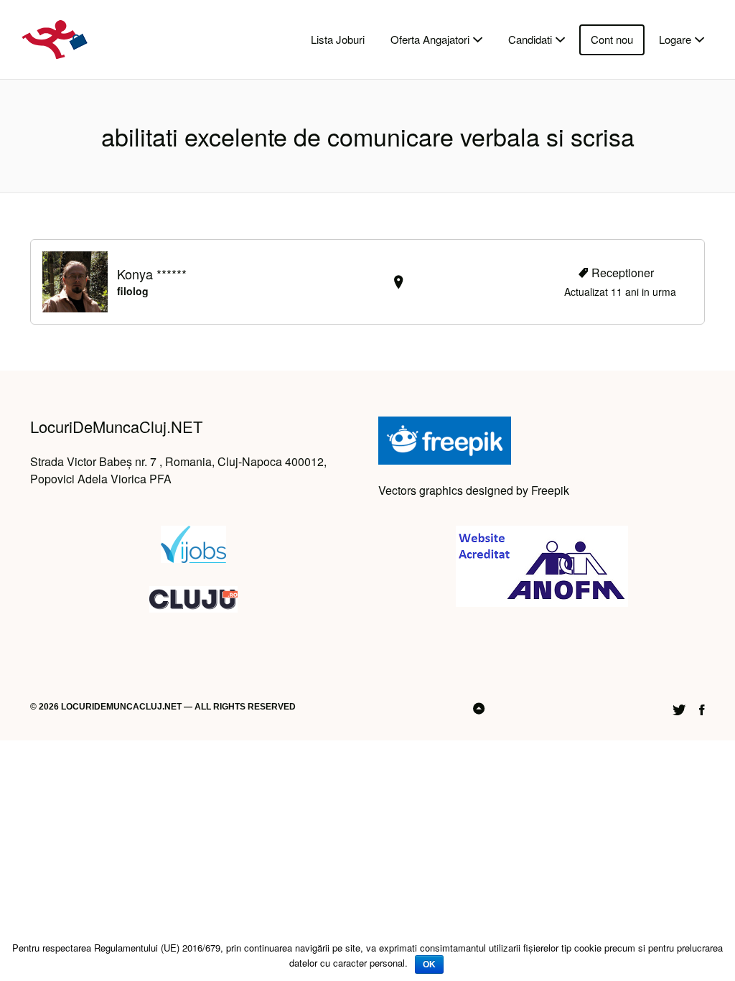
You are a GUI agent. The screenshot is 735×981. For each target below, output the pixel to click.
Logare (675, 39)
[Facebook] (702, 707)
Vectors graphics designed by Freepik (473, 490)
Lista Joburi (338, 39)
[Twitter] (679, 707)
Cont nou (612, 39)
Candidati (530, 39)
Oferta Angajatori (429, 39)
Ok (429, 964)
